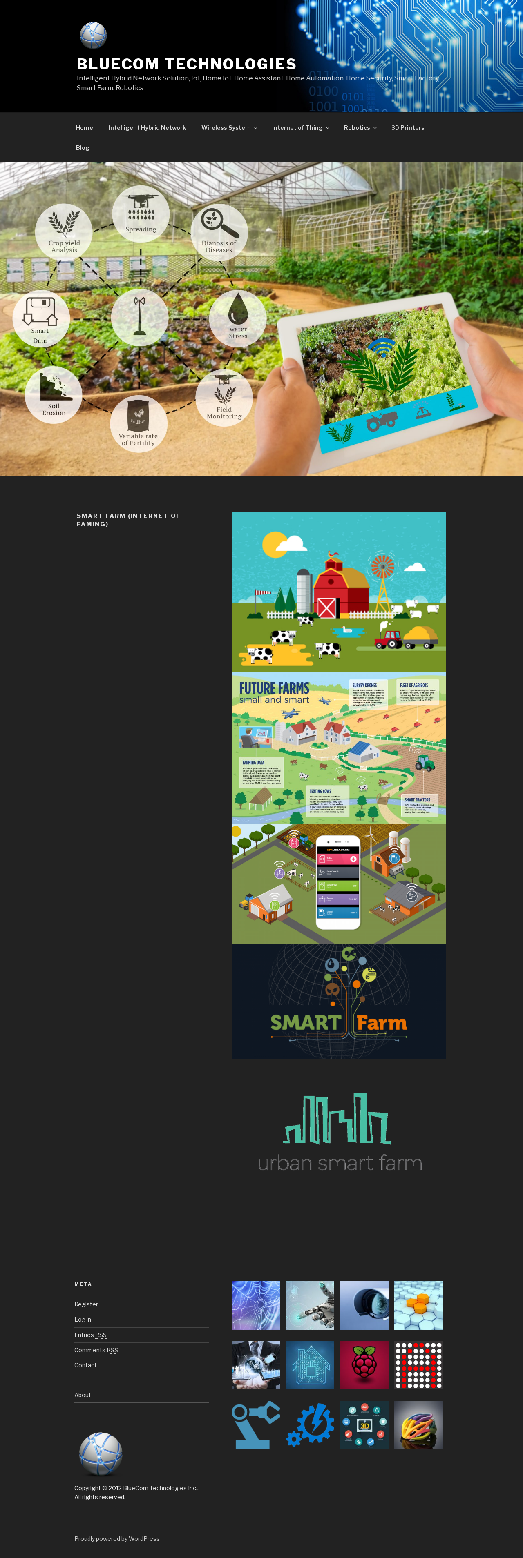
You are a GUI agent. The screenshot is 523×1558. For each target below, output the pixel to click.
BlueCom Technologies (187, 64)
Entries (90, 1334)
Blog (82, 147)
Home (84, 127)
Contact (85, 1365)
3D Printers (408, 127)
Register (86, 1304)
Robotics (357, 127)
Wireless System (226, 127)
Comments (96, 1350)
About (82, 1394)
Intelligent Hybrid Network (147, 127)
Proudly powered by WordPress (117, 1538)
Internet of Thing (297, 127)
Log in (82, 1319)
